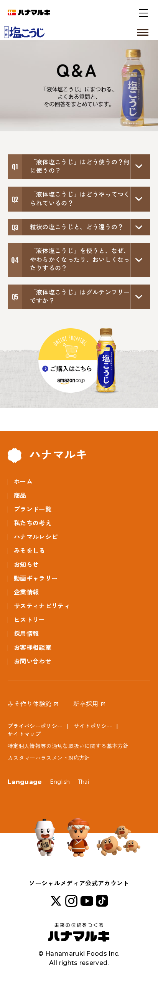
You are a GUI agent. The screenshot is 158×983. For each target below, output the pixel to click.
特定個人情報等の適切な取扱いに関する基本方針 (68, 746)
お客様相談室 (32, 647)
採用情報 (26, 633)
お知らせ (26, 564)
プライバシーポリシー (35, 726)
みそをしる (29, 550)
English (60, 781)
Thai (83, 781)
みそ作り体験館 (29, 704)
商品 (20, 495)
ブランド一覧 (32, 509)
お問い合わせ (32, 661)
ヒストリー (29, 620)
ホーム (23, 481)
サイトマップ (24, 734)
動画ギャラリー (36, 578)
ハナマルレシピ (36, 537)
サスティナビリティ (42, 606)
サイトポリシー (93, 726)
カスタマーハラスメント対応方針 (49, 758)
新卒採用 (85, 704)
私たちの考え (32, 523)
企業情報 (26, 592)
